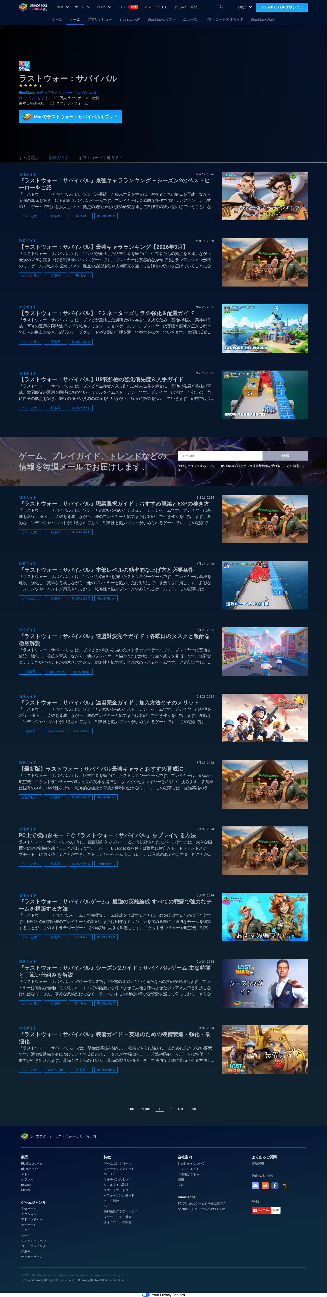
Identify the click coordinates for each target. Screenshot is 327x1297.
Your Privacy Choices (168, 1295)
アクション (28, 1214)
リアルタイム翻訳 (116, 1185)
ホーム (57, 19)
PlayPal (26, 1190)
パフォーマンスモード (119, 1195)
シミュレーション (33, 1241)
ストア (126, 7)
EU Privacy (83, 1280)
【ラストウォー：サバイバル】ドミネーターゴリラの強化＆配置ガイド (106, 313)
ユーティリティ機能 (117, 1217)
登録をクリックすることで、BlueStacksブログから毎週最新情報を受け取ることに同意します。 (241, 468)
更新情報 (258, 1163)
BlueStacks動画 (263, 19)
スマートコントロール (119, 1190)
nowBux (26, 1185)
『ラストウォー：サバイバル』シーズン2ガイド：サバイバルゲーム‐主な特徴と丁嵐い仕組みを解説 (115, 971)
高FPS (108, 1206)
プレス (182, 1185)
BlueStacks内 (130, 19)
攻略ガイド (59, 157)
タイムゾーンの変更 (117, 1222)
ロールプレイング (33, 1246)
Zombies (81, 937)
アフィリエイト (156, 7)
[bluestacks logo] (33, 7)
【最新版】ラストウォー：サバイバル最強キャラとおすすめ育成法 (101, 769)
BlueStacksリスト (162, 19)
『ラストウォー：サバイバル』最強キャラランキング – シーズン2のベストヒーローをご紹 (114, 184)
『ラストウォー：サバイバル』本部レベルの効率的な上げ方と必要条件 (106, 570)
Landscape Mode (106, 864)
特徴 (60, 7)
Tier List (80, 216)
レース (25, 1235)
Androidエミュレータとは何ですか (201, 1209)
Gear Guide (55, 1070)
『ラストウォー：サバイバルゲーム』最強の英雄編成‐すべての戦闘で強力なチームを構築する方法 (115, 905)
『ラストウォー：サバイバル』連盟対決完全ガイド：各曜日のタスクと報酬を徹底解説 (114, 639)
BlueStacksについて (191, 1163)
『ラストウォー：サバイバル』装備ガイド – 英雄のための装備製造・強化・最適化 (114, 1037)
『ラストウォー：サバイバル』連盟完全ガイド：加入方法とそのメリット (109, 703)
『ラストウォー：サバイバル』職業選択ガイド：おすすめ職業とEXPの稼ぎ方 (114, 504)
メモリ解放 (111, 1201)
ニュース (190, 19)
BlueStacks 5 (29, 1169)
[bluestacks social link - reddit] (265, 1185)
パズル (25, 1230)
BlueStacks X (106, 216)
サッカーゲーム (32, 1257)
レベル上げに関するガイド (30, 598)
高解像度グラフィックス (120, 1211)
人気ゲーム (28, 1209)
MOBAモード (113, 1174)
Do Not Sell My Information (107, 1280)
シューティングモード (119, 1169)
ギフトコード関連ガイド (224, 19)
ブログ (101, 7)
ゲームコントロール (117, 1163)
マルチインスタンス (117, 1179)
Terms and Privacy (32, 1280)
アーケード (28, 1225)
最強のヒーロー (30, 797)
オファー (27, 1179)
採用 (181, 1179)
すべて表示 (29, 157)
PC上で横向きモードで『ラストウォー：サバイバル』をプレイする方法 (107, 835)
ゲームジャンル (33, 1202)
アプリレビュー (99, 19)
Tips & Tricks (106, 598)
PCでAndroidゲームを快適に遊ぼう (202, 1203)
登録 (285, 455)
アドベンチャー (32, 1219)
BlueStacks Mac (31, 1163)
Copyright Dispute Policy (60, 1280)
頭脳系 (56, 216)
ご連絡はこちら (188, 1174)
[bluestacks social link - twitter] (284, 1185)
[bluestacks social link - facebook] (275, 1185)
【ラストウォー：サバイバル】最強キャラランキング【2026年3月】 (103, 247)
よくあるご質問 (185, 7)
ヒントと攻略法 (30, 216)
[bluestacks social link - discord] (255, 1185)
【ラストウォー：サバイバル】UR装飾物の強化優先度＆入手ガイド (101, 379)
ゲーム (80, 7)
